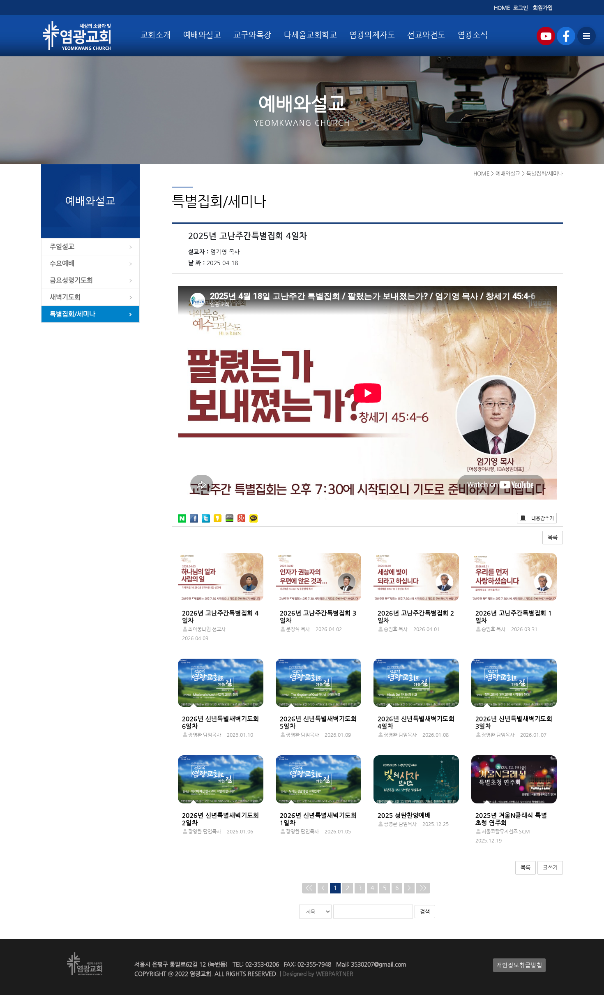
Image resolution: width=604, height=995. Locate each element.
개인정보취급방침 (519, 965)
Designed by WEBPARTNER (317, 973)
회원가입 (543, 8)
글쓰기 (550, 867)
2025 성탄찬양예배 (404, 815)
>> (423, 887)
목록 (553, 537)
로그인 (520, 8)
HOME (502, 8)
